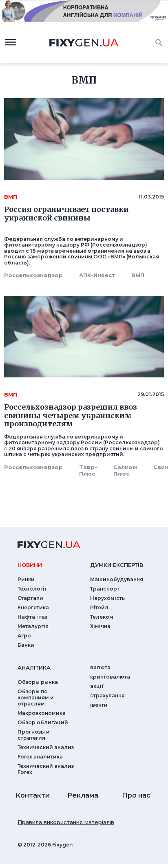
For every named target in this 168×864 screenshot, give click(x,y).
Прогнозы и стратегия (34, 735)
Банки (26, 645)
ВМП (137, 275)
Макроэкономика (42, 713)
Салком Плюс (125, 470)
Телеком (101, 617)
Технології (32, 589)
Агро (24, 636)
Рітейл (99, 607)
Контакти (32, 795)
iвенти (99, 705)
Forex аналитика (40, 757)
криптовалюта (110, 677)
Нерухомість (107, 598)
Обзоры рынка (38, 682)
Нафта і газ (32, 617)
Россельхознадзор (33, 275)
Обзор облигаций (43, 722)
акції (97, 686)
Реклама (82, 795)
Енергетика (33, 607)
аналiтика (34, 667)
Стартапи (30, 598)
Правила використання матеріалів (66, 822)
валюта (100, 667)
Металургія (33, 626)
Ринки (26, 579)
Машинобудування (116, 579)
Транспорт (104, 589)
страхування (107, 695)
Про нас (136, 795)
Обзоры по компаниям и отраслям (36, 697)
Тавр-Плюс (88, 470)
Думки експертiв (116, 565)
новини (30, 565)
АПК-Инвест (97, 275)
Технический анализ (46, 747)
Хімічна (100, 626)
